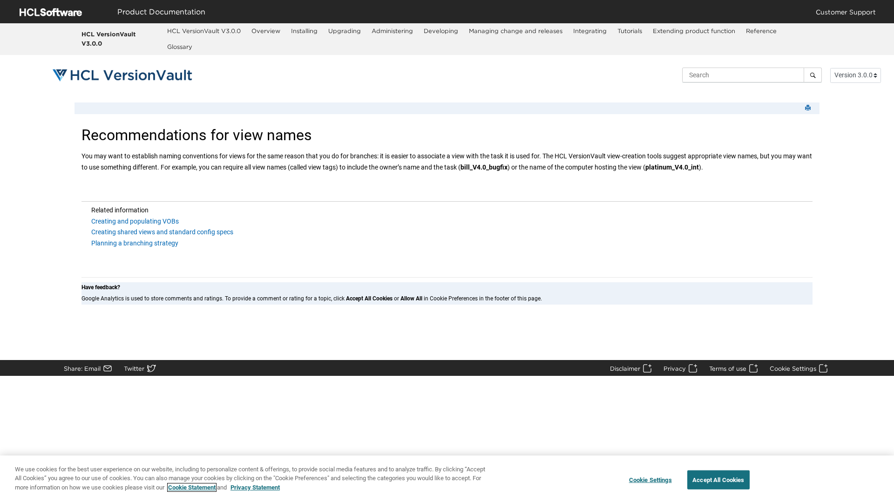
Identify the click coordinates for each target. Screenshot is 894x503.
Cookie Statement (192, 487)
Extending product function (694, 30)
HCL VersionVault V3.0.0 (108, 39)
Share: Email (82, 368)
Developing (441, 30)
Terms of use (727, 368)
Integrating (590, 30)
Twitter (134, 368)
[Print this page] (809, 108)
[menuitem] (204, 31)
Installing (304, 30)
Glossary (179, 46)
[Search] (813, 75)
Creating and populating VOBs (135, 221)
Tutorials (629, 30)
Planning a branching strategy (134, 243)
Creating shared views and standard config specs (162, 232)
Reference (761, 30)
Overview (265, 30)
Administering (392, 30)
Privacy (675, 368)
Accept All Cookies (718, 479)
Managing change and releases (515, 30)
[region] (447, 479)
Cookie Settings (793, 368)
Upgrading (344, 30)
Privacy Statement (255, 487)
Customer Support (846, 11)
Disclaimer (625, 368)
